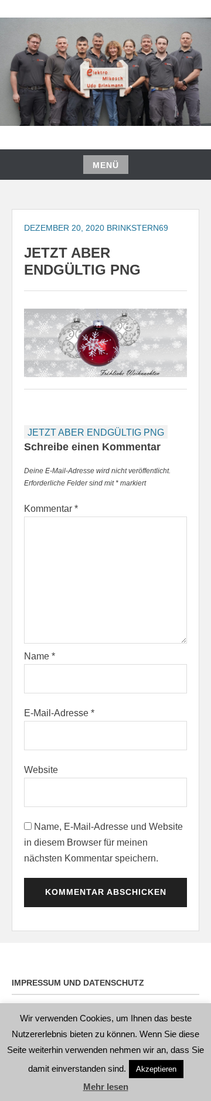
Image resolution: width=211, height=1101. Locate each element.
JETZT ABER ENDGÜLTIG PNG (96, 432)
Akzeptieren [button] (156, 1069)
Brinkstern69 (137, 227)
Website (41, 770)
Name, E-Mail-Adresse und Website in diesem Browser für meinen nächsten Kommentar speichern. (103, 842)
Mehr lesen (105, 1087)
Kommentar (51, 509)
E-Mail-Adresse (59, 713)
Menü (106, 165)
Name (39, 656)
